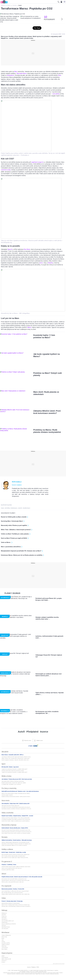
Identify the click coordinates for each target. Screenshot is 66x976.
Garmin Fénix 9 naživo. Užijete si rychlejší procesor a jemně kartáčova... (16, 820)
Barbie (3, 938)
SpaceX (10, 249)
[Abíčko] (3, 3)
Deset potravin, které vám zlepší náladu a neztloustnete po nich (14, 878)
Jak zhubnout (5, 779)
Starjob (3, 955)
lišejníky (50, 263)
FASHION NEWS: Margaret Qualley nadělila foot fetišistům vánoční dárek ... (16, 866)
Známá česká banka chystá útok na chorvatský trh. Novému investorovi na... (17, 831)
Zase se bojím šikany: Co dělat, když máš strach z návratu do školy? (15, 891)
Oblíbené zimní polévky (7, 840)
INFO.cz (22, 754)
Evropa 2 (3, 962)
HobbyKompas (4, 922)
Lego (3, 939)
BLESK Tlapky (5, 852)
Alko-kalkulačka (5, 803)
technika (7, 508)
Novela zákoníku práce (15, 828)
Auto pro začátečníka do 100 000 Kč (9, 923)
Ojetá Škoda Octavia (6, 926)
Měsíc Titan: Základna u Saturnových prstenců (16, 529)
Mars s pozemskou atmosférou (11, 546)
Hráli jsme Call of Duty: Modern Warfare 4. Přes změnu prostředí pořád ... (16, 817)
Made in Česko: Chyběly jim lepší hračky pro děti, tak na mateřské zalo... (16, 904)
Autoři (21, 731)
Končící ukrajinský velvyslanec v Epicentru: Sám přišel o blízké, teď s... (16, 759)
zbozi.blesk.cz (4, 919)
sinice (41, 263)
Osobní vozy (4, 916)
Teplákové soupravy (6, 944)
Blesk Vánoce (5, 754)
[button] (64, 1)
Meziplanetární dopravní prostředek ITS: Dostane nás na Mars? (21, 551)
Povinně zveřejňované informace (52, 973)
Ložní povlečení (5, 947)
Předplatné (32, 731)
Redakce (34, 967)
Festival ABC (21, 889)
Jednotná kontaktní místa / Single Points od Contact (35, 973)
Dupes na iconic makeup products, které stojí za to (11, 868)
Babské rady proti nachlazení (21, 876)
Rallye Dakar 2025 (14, 803)
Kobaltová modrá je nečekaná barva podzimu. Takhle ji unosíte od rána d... (16, 796)
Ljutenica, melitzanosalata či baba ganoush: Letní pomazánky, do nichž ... (16, 842)
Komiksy (15, 889)
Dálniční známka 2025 (24, 803)
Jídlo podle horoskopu (27, 840)
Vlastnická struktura (20, 973)
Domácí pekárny (17, 840)
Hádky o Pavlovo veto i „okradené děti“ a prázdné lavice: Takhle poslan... (16, 758)
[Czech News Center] (35, 746)
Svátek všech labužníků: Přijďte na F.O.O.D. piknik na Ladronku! (14, 845)
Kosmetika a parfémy (6, 942)
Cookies (60, 972)
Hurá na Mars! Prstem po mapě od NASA (14, 538)
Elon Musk (27, 249)
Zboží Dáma (4, 917)
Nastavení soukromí (11, 973)
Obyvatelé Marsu (21, 73)
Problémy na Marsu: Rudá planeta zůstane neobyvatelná (47, 431)
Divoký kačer (12, 852)
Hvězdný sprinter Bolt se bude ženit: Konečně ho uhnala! (13, 770)
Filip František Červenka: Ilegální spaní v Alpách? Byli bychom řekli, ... (15, 857)
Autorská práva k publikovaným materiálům (12, 972)
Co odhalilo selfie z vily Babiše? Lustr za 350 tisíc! (11, 784)
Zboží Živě (4, 914)
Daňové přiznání (5, 828)
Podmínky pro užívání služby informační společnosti (31, 972)
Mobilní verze (39, 740)
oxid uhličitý (56, 94)
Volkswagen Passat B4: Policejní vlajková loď (10, 805)
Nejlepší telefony (17, 815)
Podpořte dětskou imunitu (8, 876)
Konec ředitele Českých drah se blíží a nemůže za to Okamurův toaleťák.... (16, 833)
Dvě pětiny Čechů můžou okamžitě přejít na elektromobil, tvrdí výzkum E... (16, 807)
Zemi (59, 75)
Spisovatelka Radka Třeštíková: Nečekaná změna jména (13, 781)
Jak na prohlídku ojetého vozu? (8, 920)
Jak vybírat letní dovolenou (32, 791)
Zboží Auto (4, 925)
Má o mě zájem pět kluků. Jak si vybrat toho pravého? (12, 892)
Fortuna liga (20, 901)
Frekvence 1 (4, 960)
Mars (15, 71)
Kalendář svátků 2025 (14, 754)
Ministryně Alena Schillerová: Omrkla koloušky (11, 903)
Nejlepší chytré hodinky (7, 815)
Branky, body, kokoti (11, 901)
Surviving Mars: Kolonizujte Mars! (12, 521)
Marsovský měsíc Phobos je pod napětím (14, 525)
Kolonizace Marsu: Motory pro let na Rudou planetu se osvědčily (21, 555)
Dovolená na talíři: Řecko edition (8, 869)
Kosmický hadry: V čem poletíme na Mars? (44, 336)
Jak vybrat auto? (5, 928)
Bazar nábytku (4, 949)
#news (14, 864)
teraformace (26, 508)
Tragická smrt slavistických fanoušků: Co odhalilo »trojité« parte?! (14, 769)
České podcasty (5, 957)
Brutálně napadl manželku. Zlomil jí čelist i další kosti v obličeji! (14, 782)
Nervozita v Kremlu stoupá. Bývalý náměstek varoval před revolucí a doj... (16, 830)
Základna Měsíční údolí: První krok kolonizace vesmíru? (47, 412)
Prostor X (4, 901)
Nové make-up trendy (27, 779)
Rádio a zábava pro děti (6, 958)
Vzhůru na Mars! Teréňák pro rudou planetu (15, 534)
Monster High (4, 936)
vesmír (20, 508)
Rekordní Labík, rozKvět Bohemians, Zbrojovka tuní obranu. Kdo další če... (16, 906)
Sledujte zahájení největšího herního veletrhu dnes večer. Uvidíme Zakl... (16, 894)
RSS (38, 967)
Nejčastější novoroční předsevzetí (9, 791)
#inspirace (4, 864)
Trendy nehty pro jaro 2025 (15, 779)
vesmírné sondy (6, 170)
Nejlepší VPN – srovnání (27, 815)
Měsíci (29, 327)
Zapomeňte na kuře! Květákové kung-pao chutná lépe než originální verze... (16, 843)
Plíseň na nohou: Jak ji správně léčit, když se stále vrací (13, 881)
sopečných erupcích (37, 162)
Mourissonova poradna (7, 889)
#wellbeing (9, 864)
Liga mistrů (16, 767)
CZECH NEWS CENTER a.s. (23, 970)
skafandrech (10, 75)
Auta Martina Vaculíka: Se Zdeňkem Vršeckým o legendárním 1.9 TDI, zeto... (17, 808)
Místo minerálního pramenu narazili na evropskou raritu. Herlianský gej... (16, 854)
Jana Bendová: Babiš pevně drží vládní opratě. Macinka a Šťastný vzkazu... (16, 756)
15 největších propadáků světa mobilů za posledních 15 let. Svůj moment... (16, 819)
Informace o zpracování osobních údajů (50, 972)
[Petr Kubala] (5, 489)
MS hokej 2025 (5, 767)
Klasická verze (27, 740)
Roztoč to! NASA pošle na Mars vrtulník (13, 517)
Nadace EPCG (24, 828)
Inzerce (44, 731)
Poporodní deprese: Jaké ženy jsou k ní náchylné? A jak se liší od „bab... (16, 880)
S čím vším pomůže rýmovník (35, 876)
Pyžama (3, 941)
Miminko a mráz (22, 791)
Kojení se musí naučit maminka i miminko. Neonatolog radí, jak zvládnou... (16, 793)
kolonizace (14, 508)
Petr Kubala (16, 482)
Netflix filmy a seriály (21, 852)
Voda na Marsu (6, 542)
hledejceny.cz (4, 913)
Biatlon (11, 767)
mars (2, 508)
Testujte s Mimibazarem (6, 935)
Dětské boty (4, 946)
